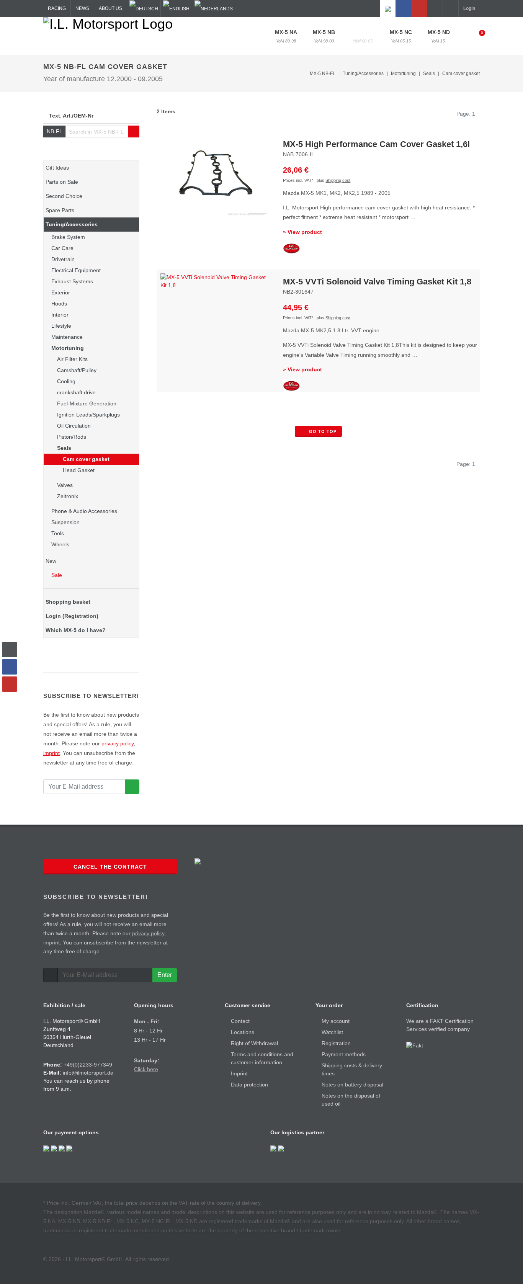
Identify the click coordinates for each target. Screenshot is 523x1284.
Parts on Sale (62, 182)
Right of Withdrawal (254, 1043)
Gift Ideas (57, 168)
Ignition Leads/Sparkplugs (88, 415)
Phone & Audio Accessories (84, 511)
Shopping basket (68, 602)
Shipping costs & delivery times (352, 1069)
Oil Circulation (74, 426)
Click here (146, 1069)
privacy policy (117, 743)
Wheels (60, 544)
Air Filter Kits (72, 359)
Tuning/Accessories (72, 224)
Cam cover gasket (461, 73)
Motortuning (67, 348)
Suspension (65, 522)
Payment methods (344, 1054)
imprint (51, 753)
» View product (302, 232)
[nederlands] (213, 8)
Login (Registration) (72, 616)
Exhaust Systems (72, 281)
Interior (60, 315)
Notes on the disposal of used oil (351, 1100)
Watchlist (332, 1032)
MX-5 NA (286, 36)
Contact (240, 1021)
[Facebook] (403, 8)
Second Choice (64, 196)
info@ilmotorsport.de (88, 1073)
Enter (164, 975)
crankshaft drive (76, 392)
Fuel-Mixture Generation (86, 403)
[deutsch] (143, 8)
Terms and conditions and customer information (262, 1058)
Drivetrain (63, 259)
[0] (477, 35)
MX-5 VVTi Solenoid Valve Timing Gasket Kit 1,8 (377, 281)
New (51, 561)
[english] (176, 8)
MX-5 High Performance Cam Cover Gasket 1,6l (376, 144)
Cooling (66, 381)
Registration (336, 1043)
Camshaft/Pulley (76, 370)
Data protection (249, 1084)
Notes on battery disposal (352, 1084)
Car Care (62, 248)
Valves (65, 485)
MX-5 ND (439, 36)
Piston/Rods (71, 437)
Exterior (60, 292)
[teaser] (132, 786)
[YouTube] (419, 8)
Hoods (59, 304)
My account (336, 1021)
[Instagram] (388, 8)
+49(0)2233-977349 (88, 1065)
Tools (57, 533)
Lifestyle (61, 326)
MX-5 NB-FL (362, 36)
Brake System (68, 237)
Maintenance (67, 337)
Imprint (239, 1073)
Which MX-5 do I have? (76, 630)
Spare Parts (60, 210)
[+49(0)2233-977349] (435, 8)
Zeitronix (67, 496)
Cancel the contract (110, 867)
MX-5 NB (324, 36)
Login (469, 8)
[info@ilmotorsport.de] (450, 8)
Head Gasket (79, 470)
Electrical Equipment (76, 270)
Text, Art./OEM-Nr (71, 116)
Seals (64, 448)
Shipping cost (337, 180)
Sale (56, 575)
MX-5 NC (401, 36)
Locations (242, 1032)
